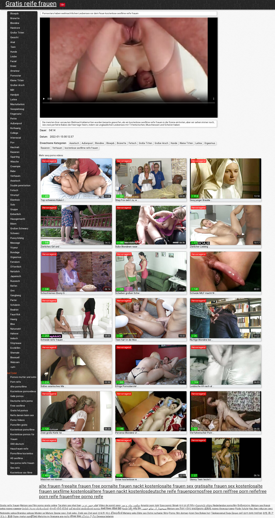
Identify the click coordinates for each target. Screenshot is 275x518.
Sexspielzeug (17, 109)
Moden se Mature (44, 513)
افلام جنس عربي (90, 505)
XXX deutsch (17, 444)
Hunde (13, 51)
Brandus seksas (26, 513)
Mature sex (26, 505)
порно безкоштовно (223, 508)
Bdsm (13, 223)
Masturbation (17, 104)
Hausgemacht (17, 219)
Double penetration (20, 185)
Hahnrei (14, 333)
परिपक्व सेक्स (76, 516)
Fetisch (14, 190)
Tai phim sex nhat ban (69, 505)
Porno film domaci (178, 513)
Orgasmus (15, 257)
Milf (12, 90)
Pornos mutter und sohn (23, 377)
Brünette (15, 18)
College (14, 133)
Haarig (13, 319)
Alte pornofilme (18, 386)
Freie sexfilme (17, 405)
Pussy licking (17, 238)
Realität (14, 309)
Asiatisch (15, 180)
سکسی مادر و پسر (130, 505)
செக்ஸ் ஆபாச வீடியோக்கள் (35, 508)
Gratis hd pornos (19, 410)
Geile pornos (17, 396)
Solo (12, 204)
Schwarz (14, 233)
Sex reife (15, 467)
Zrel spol (93, 513)
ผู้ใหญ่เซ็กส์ (117, 513)
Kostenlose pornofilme (22, 429)
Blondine (14, 23)
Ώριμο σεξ (237, 513)
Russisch (15, 281)
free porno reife (87, 496)
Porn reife (15, 381)
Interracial (15, 137)
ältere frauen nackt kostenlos (119, 491)
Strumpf (14, 195)
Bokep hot (205, 513)
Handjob (14, 94)
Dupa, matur (20, 516)
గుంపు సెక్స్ (127, 508)
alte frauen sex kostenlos (230, 486)
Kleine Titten (17, 80)
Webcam (15, 362)
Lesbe (13, 56)
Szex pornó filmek (169, 505)
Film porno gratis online (45, 505)
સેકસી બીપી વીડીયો (58, 508)
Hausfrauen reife (19, 448)
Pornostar (15, 75)
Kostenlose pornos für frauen (22, 437)
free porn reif (217, 491)
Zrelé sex (83, 513)
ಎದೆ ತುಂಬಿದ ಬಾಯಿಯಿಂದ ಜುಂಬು (85, 508)
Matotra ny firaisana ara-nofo (54, 516)
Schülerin (15, 305)
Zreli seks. (72, 513)
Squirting (15, 156)
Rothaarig (15, 128)
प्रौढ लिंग (137, 508)
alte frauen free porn (90, 486)
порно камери (13, 508)
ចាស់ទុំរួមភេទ (198, 508)
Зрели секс (60, 513)
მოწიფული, (244, 505)
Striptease (15, 343)
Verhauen (15, 176)
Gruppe (14, 209)
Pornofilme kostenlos (21, 453)
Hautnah (14, 147)
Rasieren (14, 152)
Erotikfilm (15, 348)
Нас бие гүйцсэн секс (261, 508)
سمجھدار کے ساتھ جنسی (154, 508)
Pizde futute (241, 508)
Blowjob (14, 13)
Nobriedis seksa (8, 513)
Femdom (15, 262)
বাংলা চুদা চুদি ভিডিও (187, 505)
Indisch (14, 338)
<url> (12, 367)
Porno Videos (17, 420)
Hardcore (15, 27)
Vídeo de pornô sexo (110, 505)
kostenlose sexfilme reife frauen (81, 148)
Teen (13, 47)
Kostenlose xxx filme (21, 472)
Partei (13, 300)
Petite (13, 118)
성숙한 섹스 (104, 513)
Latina (13, 99)
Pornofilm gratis (18, 424)
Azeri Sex (194, 513)
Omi (12, 290)
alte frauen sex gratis (184, 486)
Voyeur (14, 247)
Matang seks (130, 513)
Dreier (13, 66)
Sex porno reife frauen (22, 463)
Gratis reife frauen (31, 3)
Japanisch (15, 276)
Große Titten (17, 32)
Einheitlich (15, 214)
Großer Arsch (17, 85)
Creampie (15, 166)
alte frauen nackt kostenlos (137, 486)
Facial (13, 61)
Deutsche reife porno (21, 401)
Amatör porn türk (150, 505)
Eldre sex (142, 513)
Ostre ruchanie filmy (157, 513)
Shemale (14, 352)
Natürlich (15, 271)
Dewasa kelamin (105, 516)
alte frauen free (54, 486)
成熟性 (208, 508)
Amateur (15, 70)
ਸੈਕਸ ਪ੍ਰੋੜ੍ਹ (186, 508)
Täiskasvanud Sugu (221, 513)
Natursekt (15, 328)
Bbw (12, 324)
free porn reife (244, 491)
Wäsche (14, 161)
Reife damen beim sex (22, 415)
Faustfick (15, 314)
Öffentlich (15, 266)
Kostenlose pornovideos (23, 391)
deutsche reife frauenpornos (176, 491)
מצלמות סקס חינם (252, 513)
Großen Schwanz (19, 228)
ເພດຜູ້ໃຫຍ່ (32, 516)
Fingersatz (15, 113)
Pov (12, 142)
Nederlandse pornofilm (225, 505)
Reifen (13, 285)
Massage (15, 242)
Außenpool (16, 123)
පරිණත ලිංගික (89, 516)
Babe (13, 171)
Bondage (15, 252)
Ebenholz (15, 199)
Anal (12, 42)
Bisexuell (14, 357)
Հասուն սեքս (204, 505)
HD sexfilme (16, 458)
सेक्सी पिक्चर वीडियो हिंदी (111, 508)
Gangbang (15, 295)
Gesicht (14, 37)
